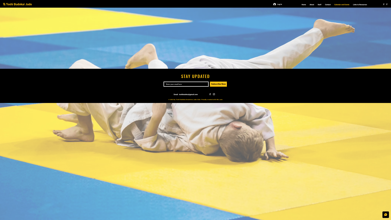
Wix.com (219, 99)
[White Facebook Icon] (384, 4)
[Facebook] (387, 4)
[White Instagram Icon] (214, 94)
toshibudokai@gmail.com (188, 94)
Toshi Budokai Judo (19, 4)
